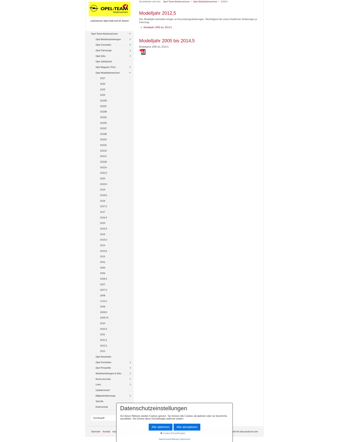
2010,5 (103, 329)
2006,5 (103, 279)
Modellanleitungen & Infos (108, 373)
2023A (103, 117)
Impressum (185, 439)
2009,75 (104, 317)
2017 (102, 212)
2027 (102, 78)
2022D (103, 123)
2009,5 (103, 312)
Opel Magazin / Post (105, 67)
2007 (102, 284)
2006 (102, 273)
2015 (102, 234)
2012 (102, 351)
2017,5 (103, 206)
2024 (102, 95)
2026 (102, 84)
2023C (103, 106)
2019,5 (103, 184)
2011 (102, 334)
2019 (102, 189)
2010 (102, 323)
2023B (103, 111)
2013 (102, 256)
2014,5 (103, 240)
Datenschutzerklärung (168, 439)
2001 (102, 262)
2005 (102, 268)
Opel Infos (101, 56)
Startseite (95, 431)
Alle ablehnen (161, 427)
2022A (103, 139)
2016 (102, 223)
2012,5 (103, 345)
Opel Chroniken (103, 45)
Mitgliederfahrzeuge (105, 396)
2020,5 (103, 173)
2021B (103, 162)
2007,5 (103, 290)
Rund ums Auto (103, 379)
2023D (103, 100)
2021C (103, 156)
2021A (103, 167)
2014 (102, 245)
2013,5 (103, 251)
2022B (103, 134)
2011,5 (103, 340)
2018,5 (103, 195)
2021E (103, 145)
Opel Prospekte (103, 368)
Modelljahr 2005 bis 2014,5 (158, 27)
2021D (103, 151)
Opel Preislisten (103, 362)
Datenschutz (102, 407)
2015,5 (103, 228)
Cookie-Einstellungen (173, 433)
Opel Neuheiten (103, 357)
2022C (103, 128)
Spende (99, 401)
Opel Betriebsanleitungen (108, 39)
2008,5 (103, 301)
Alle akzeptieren (186, 427)
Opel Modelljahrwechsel (108, 73)
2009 (102, 306)
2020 (102, 178)
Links (98, 384)
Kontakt (106, 431)
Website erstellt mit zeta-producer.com (239, 431)
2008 (102, 295)
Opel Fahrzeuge (104, 50)
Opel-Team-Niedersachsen (104, 34)
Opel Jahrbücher (104, 61)
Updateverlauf (103, 390)
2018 (102, 201)
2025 (102, 89)
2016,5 (103, 217)
